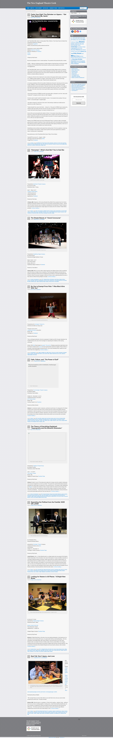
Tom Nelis (56, 571)
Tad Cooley (35, 354)
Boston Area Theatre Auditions (77, 86)
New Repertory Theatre (80, 57)
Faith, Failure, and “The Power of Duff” (45, 359)
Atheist (63, 711)
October (41, 420)
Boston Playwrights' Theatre (75, 45)
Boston (58, 279)
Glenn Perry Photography (39, 280)
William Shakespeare (75, 63)
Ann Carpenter (40, 210)
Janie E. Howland (58, 712)
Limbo (46, 650)
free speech (31, 570)
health (57, 352)
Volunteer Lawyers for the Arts (77, 89)
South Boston (48, 571)
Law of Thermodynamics (53, 495)
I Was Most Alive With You (38, 353)
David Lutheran (30, 650)
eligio (30, 486)
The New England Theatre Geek (41, 3)
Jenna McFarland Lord (58, 280)
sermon (60, 420)
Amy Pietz (39, 418)
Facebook (35, 196)
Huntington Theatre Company (45, 570)
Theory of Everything (34, 497)
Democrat (62, 569)
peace (53, 650)
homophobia (61, 352)
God (28, 495)
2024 (80, 39)
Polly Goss (42, 151)
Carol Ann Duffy (64, 210)
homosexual (53, 712)
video (44, 421)
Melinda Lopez (33, 281)
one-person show (59, 144)
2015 (82, 38)
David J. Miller (64, 649)
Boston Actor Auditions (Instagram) (78, 85)
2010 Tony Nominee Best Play (41, 711)
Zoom (45, 145)
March (30, 281)
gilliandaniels (43, 361)
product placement (57, 650)
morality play (45, 213)
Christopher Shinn (57, 569)
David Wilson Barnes (46, 419)
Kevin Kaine (63, 712)
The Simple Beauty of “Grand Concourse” (46, 218)
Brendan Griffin (62, 418)
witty (28, 714)
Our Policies (45, 8)
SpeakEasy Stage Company (39, 254)
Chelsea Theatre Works (32, 191)
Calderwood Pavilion (31, 330)
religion (42, 145)
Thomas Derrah (51, 281)
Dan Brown (64, 142)
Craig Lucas (54, 352)
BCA (40, 546)
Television (29, 421)
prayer (48, 420)
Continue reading (35, 208)
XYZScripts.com (62, 737)
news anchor (33, 420)
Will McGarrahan (63, 713)
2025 (82, 39)
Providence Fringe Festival (36, 145)
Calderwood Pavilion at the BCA (32, 419)
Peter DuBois (45, 420)
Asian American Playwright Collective (78, 84)
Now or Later (33, 571)
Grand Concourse (46, 280)
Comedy (32, 142)
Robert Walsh (42, 713)
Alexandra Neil (40, 569)
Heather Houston (32, 495)
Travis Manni (42, 219)
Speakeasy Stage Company (44, 281)
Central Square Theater (81, 46)
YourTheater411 (74, 90)
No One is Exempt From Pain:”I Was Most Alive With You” (48, 287)
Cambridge (74, 47)
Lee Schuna (33, 213)
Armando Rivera (58, 210)
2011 (47, 711)
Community (32, 280)
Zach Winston (41, 651)
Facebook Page (41, 476)
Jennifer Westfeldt (53, 419)
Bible (48, 352)
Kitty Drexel (38, 17)
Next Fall (28, 713)
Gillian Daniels (83, 49)
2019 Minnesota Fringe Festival (42, 142)
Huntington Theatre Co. (39, 324)
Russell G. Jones (56, 420)
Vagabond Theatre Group (38, 465)
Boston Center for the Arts (32, 625)
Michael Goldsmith (53, 570)
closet (28, 712)
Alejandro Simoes (47, 279)
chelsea (28, 211)
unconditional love (57, 713)
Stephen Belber (64, 420)
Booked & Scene (75, 68)
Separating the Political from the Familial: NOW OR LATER (48, 503)
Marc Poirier (39, 213)
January (82, 51)
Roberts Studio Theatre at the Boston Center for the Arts (66, 678)
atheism (43, 418)
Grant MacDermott (37, 570)
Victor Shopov (36, 651)
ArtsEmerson (73, 42)
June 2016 (46, 353)
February (78, 49)
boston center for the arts (55, 418)
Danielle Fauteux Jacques (56, 211)
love (66, 712)
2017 (37, 210)
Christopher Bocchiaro (42, 211)
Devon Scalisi (55, 494)
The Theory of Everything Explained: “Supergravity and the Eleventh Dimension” (46, 427)
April (54, 210)
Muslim (63, 570)
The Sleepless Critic (75, 75)
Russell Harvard (55, 353)
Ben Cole (46, 418)
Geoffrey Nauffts (47, 712)
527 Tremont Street (31, 399)
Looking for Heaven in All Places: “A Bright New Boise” (48, 577)
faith (41, 712)
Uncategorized (36, 279)
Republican (44, 571)
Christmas (55, 142)
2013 (37, 418)
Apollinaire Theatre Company (39, 184)
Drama (32, 210)
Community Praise (53, 8)
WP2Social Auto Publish (52, 737)
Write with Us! (61, 8)
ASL (45, 352)
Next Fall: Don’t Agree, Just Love (43, 656)
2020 (48, 142)
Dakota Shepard (59, 649)
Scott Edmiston (47, 713)
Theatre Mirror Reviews (76, 76)
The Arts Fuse (74, 73)
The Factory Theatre (31, 473)
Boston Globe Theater (76, 69)
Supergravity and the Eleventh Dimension (44, 496)
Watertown (83, 62)
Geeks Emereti (38, 8)
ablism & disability (42, 352)
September (32, 651)
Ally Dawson (52, 279)
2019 (76, 39)
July (43, 144)
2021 (78, 39)
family (43, 712)
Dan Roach (32, 712)
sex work (59, 353)
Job (43, 353)
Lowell (82, 53)
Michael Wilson (59, 570)
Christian (65, 711)
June (72, 53)
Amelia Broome (58, 711)
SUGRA (35, 496)
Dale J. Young (49, 211)
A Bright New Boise (44, 649)
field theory (59, 494)
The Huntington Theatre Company (40, 390)
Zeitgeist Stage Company (38, 620)
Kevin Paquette (46, 495)
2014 (79, 38)
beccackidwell (44, 657)
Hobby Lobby (38, 650)
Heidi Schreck (52, 280)
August (77, 42)
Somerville (79, 61)
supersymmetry (54, 496)
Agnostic (54, 711)
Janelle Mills (42, 650)
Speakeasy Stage (66, 669)
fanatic (34, 650)
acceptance (50, 711)
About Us (32, 8)
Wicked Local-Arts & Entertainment (78, 77)
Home (28, 8)
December (73, 49)
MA (36, 213)
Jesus (42, 144)
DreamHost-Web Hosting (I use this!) (78, 87)
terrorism (52, 571)
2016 (84, 38)
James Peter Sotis (38, 495)
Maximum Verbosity (52, 144)
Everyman (62, 211)
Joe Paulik (58, 419)
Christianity (51, 142)
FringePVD (29, 144)
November (37, 420)
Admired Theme (84, 735)
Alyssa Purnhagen (46, 494)
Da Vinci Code (59, 142)
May (42, 213)
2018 (74, 39)
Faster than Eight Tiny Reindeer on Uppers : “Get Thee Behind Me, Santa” (48, 15)
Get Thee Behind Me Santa (35, 144)
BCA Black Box (50, 649)
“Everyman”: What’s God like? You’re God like (47, 150)
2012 (37, 569)
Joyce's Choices (74, 72)
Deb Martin (36, 712)
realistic (35, 713)
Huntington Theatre (37, 544)
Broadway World (75, 71)
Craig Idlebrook (74, 48)
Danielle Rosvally (79, 48)
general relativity (64, 494)
